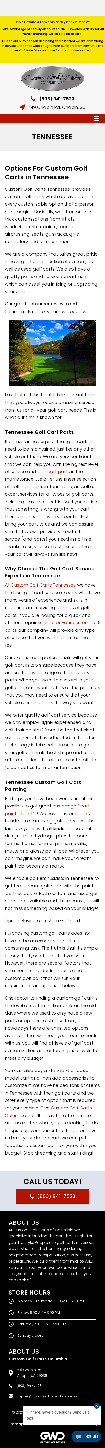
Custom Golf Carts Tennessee (44, 585)
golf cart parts (53, 471)
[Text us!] (86, 1438)
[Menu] (96, 118)
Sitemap (15, 1424)
